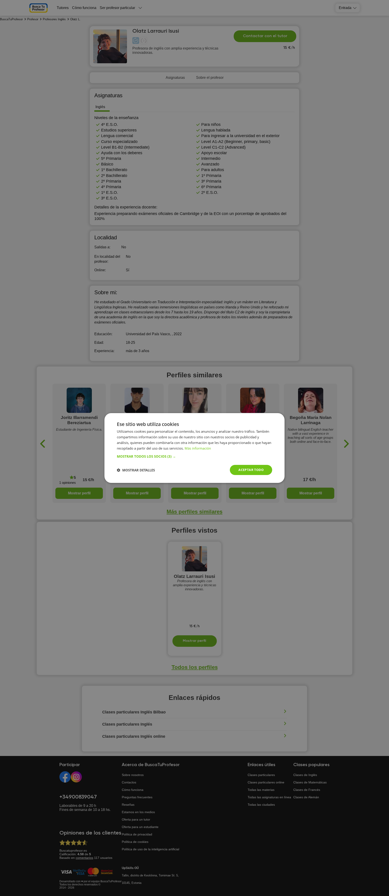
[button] (194, 456)
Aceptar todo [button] (251, 470)
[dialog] (194, 448)
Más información (198, 448)
